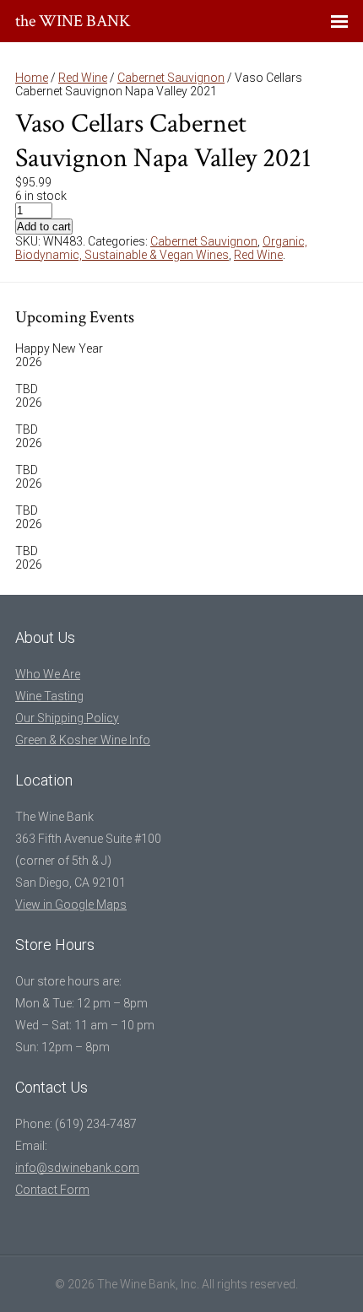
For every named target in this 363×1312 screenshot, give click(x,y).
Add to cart (44, 226)
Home (31, 77)
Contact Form (52, 1189)
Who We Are (47, 674)
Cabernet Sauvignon (171, 77)
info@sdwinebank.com (77, 1167)
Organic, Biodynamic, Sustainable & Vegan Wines (161, 248)
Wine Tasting (49, 696)
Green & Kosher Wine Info (82, 740)
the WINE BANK (73, 21)
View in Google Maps (71, 904)
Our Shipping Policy (67, 718)
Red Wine (82, 77)
